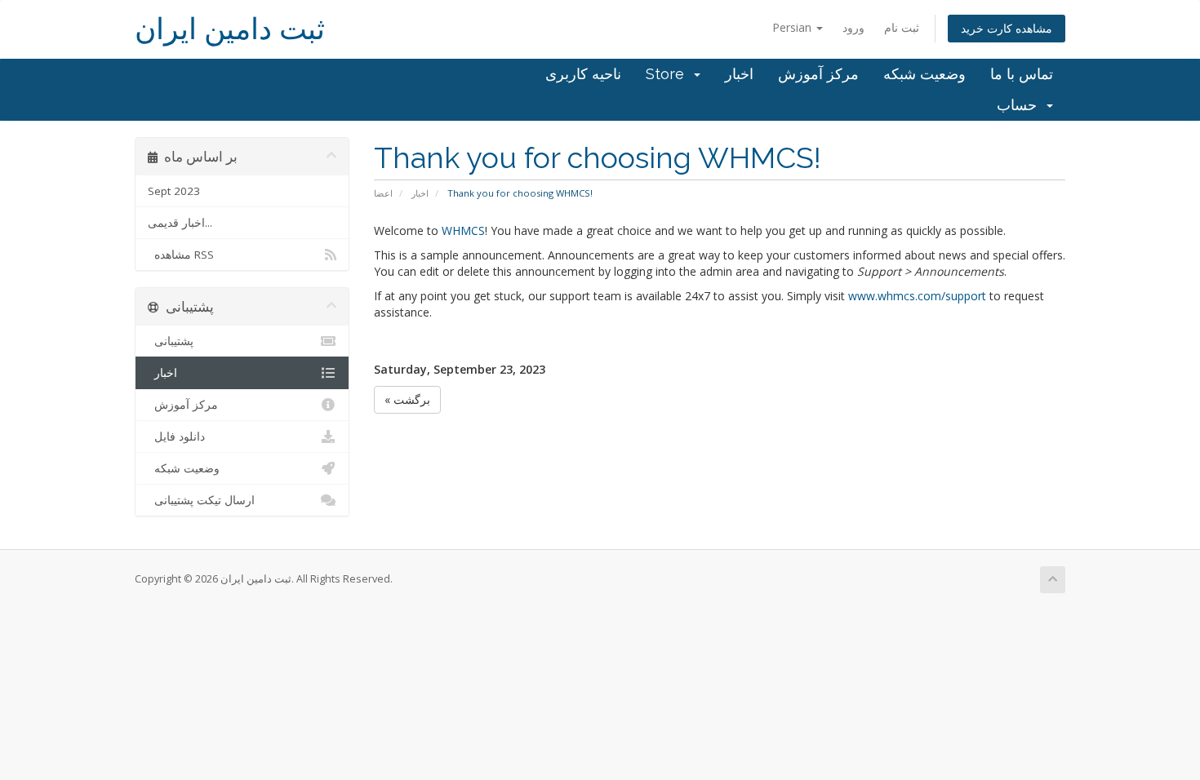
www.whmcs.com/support (917, 296)
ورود (853, 27)
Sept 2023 (174, 191)
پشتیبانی (170, 341)
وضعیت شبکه (924, 73)
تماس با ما (1021, 73)
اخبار (739, 73)
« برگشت (407, 399)
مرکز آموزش (818, 73)
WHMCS (463, 230)
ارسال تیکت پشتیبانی (201, 500)
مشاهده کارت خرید (1006, 28)
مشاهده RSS (181, 254)
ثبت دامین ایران (230, 29)
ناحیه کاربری (583, 73)
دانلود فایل (176, 436)
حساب (1021, 104)
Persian (793, 27)
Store (669, 73)
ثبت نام (901, 27)
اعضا (383, 193)
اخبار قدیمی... (180, 222)
